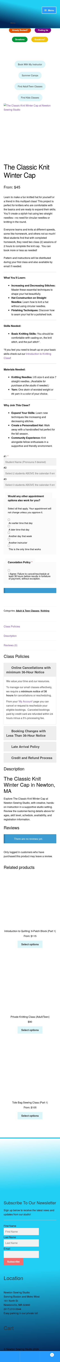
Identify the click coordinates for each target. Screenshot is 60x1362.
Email (7, 1248)
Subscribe (13, 1261)
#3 (5, 479)
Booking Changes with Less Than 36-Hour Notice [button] (26, 733)
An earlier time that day (21, 523)
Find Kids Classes (30, 97)
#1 (6, 456)
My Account (25, 701)
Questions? (39, 39)
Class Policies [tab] (12, 626)
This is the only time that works (25, 549)
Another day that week (20, 536)
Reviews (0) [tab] (10, 645)
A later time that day (19, 529)
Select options (30, 944)
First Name (10, 1226)
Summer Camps (30, 75)
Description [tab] (10, 636)
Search (30, 1356)
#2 (5, 467)
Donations (19, 39)
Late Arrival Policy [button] (25, 746)
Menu (12, 22)
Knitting (45, 610)
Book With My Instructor (30, 64)
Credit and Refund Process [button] (31, 757)
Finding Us (43, 30)
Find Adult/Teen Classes (30, 86)
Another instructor (18, 542)
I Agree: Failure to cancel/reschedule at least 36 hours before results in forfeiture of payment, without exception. (29, 576)
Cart (46, 1353)
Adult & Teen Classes (27, 610)
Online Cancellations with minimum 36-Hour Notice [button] (28, 669)
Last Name (10, 1237)
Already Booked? (20, 30)
